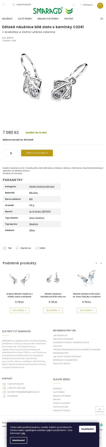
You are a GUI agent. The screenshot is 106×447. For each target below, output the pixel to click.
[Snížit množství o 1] (16, 153)
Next (101, 263)
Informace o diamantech (65, 360)
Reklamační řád (60, 353)
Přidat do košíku (36, 152)
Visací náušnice (36, 217)
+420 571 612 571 (15, 384)
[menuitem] (8, 18)
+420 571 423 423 (16, 388)
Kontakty (57, 346)
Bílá (31, 199)
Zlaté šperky (59, 392)
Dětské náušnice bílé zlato (42, 186)
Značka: (9, 40)
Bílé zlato (33, 192)
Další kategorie (60, 407)
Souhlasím (87, 429)
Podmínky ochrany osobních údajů (71, 342)
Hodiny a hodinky (61, 403)
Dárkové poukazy (61, 410)
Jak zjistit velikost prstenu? (67, 356)
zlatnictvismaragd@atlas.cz (23, 392)
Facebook (12, 396)
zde (23, 433)
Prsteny (57, 399)
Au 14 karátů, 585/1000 (40, 211)
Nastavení (18, 440)
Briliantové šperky (62, 396)
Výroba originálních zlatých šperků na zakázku (77, 349)
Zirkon (32, 230)
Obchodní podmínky (63, 339)
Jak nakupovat (60, 335)
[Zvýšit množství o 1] (5, 153)
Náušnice (33, 224)
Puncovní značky (61, 363)
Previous (96, 263)
